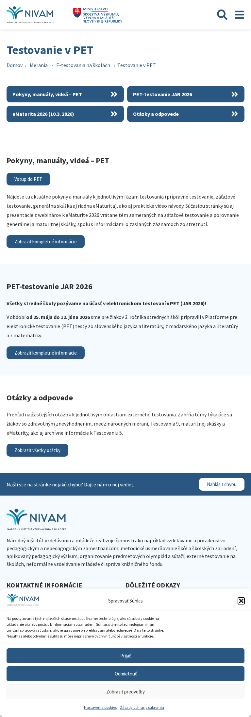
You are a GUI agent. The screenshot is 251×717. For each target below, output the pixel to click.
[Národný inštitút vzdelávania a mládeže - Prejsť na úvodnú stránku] (30, 15)
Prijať (125, 656)
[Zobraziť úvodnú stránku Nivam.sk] (36, 519)
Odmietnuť (126, 674)
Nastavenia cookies (100, 707)
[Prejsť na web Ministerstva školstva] (97, 16)
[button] (241, 601)
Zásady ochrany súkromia (142, 707)
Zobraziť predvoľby (125, 692)
